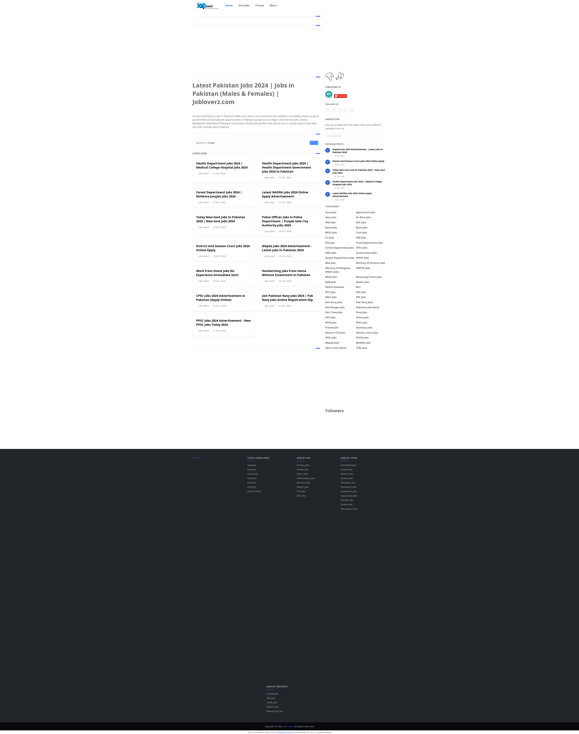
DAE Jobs (301, 495)
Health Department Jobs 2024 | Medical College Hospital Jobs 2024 (222, 165)
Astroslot (251, 482)
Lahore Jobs (347, 469)
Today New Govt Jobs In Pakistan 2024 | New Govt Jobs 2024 (220, 219)
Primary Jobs (303, 465)
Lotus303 (251, 478)
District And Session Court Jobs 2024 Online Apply (358, 161)
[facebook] (372, 5)
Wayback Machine (286, 732)
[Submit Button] (382, 136)
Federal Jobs (273, 706)
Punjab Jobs (272, 693)
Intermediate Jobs (306, 478)
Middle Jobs (303, 469)
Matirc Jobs (302, 473)
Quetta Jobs (347, 504)
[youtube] (339, 110)
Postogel (251, 487)
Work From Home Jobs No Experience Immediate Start (217, 273)
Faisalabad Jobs (348, 487)
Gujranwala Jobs (349, 495)
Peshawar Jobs (348, 482)
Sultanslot (252, 473)
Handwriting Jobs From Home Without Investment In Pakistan (286, 273)
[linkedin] (327, 110)
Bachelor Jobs (303, 482)
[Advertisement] (256, 51)
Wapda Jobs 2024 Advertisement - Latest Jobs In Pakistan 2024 (287, 248)
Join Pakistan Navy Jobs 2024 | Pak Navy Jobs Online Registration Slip (287, 298)
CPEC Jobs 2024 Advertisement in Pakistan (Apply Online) (220, 298)
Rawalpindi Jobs (349, 491)
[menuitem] (229, 5)
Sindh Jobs (272, 702)
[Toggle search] (384, 5)
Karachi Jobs (347, 473)
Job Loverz (288, 726)
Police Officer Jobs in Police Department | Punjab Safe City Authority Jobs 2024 (285, 221)
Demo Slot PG (254, 491)
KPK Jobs (271, 698)
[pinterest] (333, 110)
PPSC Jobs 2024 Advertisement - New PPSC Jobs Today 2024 (223, 323)
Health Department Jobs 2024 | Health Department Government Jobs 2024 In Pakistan (286, 167)
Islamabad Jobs (348, 465)
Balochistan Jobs (275, 711)
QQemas (251, 469)
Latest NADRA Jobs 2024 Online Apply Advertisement (285, 194)
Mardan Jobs (347, 500)
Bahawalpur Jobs (349, 508)
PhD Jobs (301, 491)
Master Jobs (303, 487)
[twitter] (351, 110)
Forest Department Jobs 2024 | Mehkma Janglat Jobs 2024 (219, 194)
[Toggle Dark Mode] (378, 5)
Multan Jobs (347, 478)
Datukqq (251, 465)
